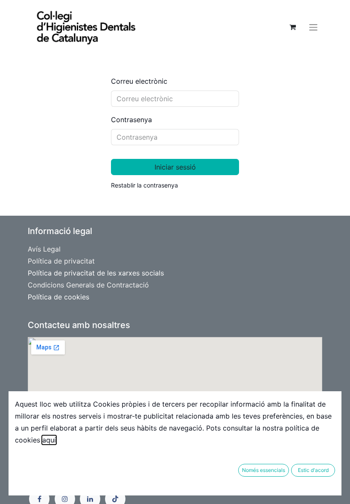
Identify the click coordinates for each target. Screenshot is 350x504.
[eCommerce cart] (292, 26)
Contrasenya (131, 119)
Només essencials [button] (263, 470)
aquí (49, 440)
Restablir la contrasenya (144, 185)
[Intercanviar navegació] (313, 27)
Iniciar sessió (175, 167)
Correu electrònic (139, 81)
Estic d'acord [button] (313, 470)
